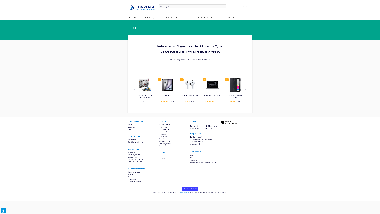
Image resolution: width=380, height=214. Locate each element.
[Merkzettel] (242, 6)
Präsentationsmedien (136, 169)
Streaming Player (165, 143)
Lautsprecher (163, 136)
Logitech (162, 158)
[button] (3, 210)
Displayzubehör (133, 177)
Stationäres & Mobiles (135, 162)
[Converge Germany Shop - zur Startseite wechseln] (142, 8)
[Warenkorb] (250, 6)
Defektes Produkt (196, 137)
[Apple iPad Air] (145, 84)
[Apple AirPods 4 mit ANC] (167, 84)
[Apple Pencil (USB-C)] (235, 84)
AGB (191, 158)
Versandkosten (184, 192)
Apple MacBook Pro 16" (190, 95)
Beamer (130, 174)
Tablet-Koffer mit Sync (135, 142)
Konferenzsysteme (134, 181)
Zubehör (162, 121)
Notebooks (131, 127)
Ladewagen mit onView (136, 159)
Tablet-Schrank (133, 157)
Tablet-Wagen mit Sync (135, 155)
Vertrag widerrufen (190, 189)
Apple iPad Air (145, 95)
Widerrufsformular (196, 142)
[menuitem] (192, 6)
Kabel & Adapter (164, 125)
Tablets (130, 125)
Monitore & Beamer (165, 141)
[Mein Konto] (246, 6)
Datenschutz (194, 160)
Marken (162, 153)
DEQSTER (162, 156)
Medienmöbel (133, 149)
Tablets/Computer (135, 121)
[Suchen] (224, 6)
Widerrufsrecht (195, 144)
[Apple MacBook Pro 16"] (190, 84)
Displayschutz (163, 146)
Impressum (194, 155)
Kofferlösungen (134, 136)
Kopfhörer (162, 139)
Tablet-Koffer (132, 140)
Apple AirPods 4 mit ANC (167, 95)
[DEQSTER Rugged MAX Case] (212, 84)
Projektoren (132, 179)
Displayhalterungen (134, 172)
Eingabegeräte (164, 129)
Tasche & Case (164, 132)
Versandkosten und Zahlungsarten (202, 139)
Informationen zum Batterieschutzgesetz (204, 162)
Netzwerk (162, 134)
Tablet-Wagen (132, 152)
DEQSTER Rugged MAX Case (212, 96)
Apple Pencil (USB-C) (235, 95)
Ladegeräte (163, 127)
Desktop (130, 129)
